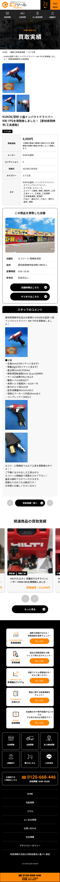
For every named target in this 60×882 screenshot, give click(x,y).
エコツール (38, 187)
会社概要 (30, 836)
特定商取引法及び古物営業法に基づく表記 (30, 854)
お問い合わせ (30, 828)
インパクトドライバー (45, 182)
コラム (30, 811)
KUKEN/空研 (28, 182)
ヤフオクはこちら (30, 296)
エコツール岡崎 (30, 190)
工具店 (38, 193)
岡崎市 (47, 190)
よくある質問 (30, 819)
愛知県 (40, 196)
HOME (30, 793)
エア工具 (7, 131)
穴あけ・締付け (47, 199)
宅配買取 (30, 802)
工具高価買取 (29, 196)
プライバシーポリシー (30, 845)
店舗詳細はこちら (30, 287)
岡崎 (41, 190)
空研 (25, 201)
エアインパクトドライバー (35, 185)
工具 (53, 190)
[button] (25, 599)
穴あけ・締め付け (31, 199)
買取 (31, 201)
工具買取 (46, 193)
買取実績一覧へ (30, 502)
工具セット (28, 193)
